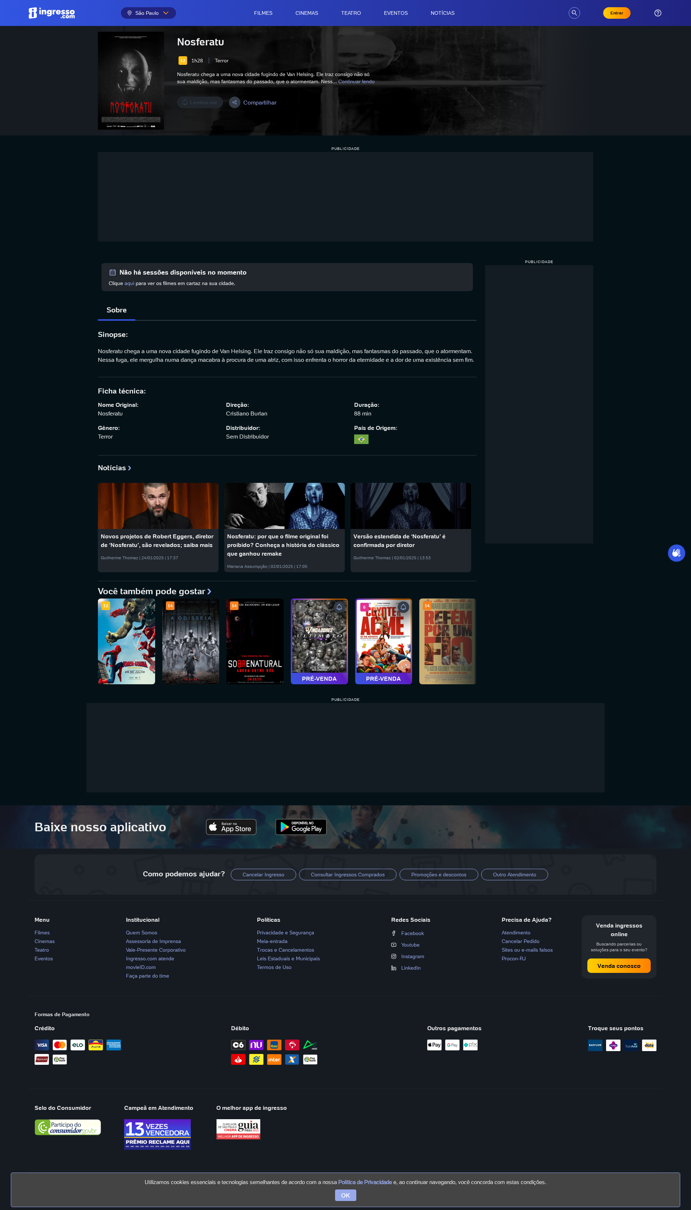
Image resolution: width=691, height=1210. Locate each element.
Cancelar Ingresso (263, 874)
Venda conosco (619, 965)
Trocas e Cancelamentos (285, 950)
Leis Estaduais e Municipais (288, 958)
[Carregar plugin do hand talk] (676, 553)
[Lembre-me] (339, 607)
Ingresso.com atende (150, 958)
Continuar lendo (356, 81)
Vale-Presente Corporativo (156, 950)
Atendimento (516, 932)
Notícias (443, 13)
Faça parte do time (147, 976)
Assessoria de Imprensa (153, 941)
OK (345, 1195)
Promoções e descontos (438, 874)
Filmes (263, 13)
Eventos (396, 13)
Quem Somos (141, 932)
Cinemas (306, 13)
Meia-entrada (272, 941)
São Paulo (147, 13)
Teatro (351, 13)
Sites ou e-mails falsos (527, 950)
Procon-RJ (514, 958)
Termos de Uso (274, 967)
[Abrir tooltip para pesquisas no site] (574, 13)
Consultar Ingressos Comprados (348, 874)
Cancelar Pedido (520, 941)
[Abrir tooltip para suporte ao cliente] (658, 13)
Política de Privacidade (365, 1182)
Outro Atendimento (514, 874)
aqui (129, 283)
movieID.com (141, 967)
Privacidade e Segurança (285, 932)
